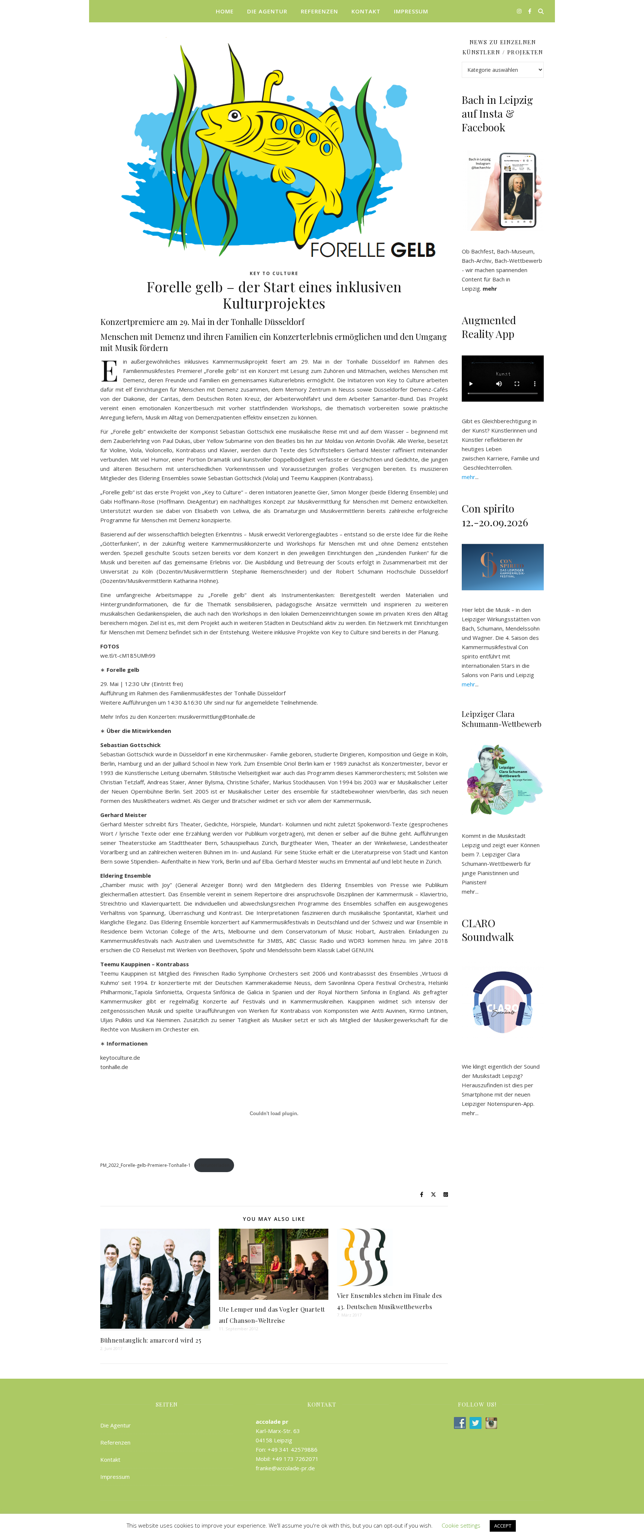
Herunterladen (214, 1165)
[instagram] (520, 11)
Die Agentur (267, 11)
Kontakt (366, 11)
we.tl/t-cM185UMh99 (127, 655)
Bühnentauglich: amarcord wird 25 (150, 1340)
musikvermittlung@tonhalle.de (216, 716)
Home (225, 11)
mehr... (470, 1113)
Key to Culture (274, 273)
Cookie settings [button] (461, 1525)
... (470, 477)
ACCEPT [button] (502, 1525)
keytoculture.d (118, 1057)
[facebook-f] (529, 11)
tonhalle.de (114, 1066)
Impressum (411, 11)
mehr (468, 891)
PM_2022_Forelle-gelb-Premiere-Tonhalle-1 (145, 1165)
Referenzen (319, 11)
